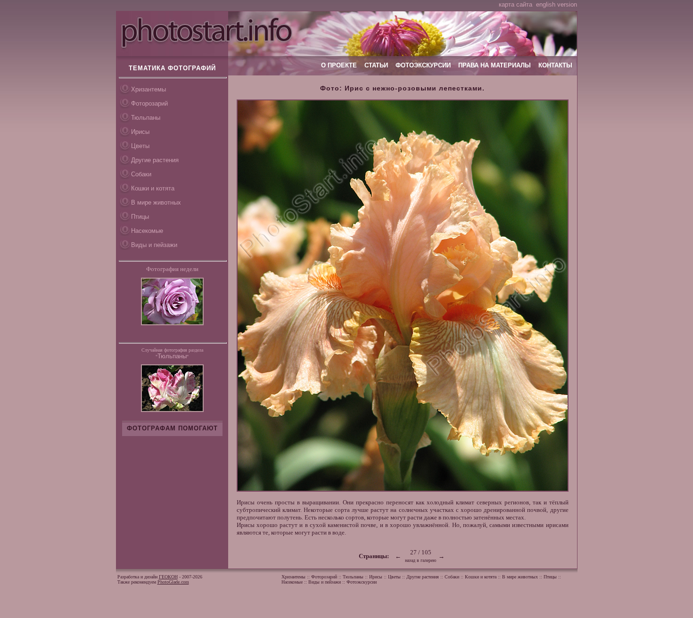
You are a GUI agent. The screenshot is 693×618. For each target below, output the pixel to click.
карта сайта (515, 4)
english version (556, 4)
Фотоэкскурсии (361, 582)
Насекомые (147, 230)
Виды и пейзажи (154, 244)
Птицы (140, 216)
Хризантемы (148, 89)
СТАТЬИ (376, 65)
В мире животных (156, 202)
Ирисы (140, 131)
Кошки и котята (152, 188)
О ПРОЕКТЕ (339, 65)
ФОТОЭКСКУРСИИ (423, 65)
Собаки (141, 174)
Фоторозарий (149, 103)
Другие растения (155, 160)
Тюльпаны (145, 117)
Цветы (140, 145)
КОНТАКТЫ (555, 65)
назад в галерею (420, 560)
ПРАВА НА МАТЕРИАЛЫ (494, 65)
